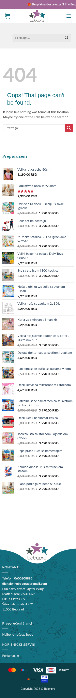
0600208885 (23, 578)
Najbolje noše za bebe (17, 634)
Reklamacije (10, 655)
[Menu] (69, 16)
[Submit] (67, 38)
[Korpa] (7, 16)
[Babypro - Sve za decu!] (37, 16)
